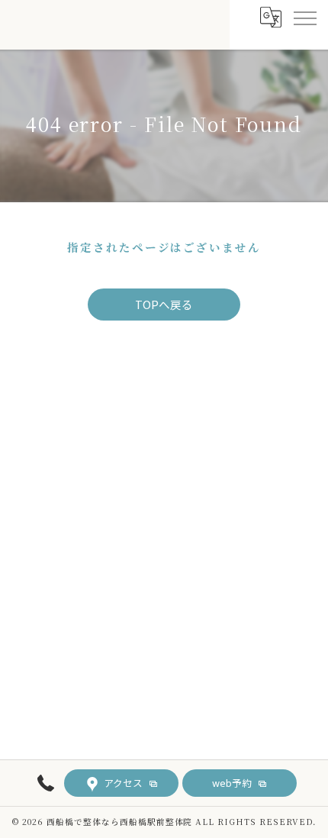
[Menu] (304, 17)
